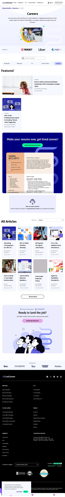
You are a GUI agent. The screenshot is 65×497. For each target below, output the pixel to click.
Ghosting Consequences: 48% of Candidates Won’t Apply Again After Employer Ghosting (8, 245)
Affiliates (4, 446)
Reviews (35, 415)
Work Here (4, 455)
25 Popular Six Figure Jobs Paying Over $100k (39, 245)
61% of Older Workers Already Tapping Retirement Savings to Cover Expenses (24, 245)
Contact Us (5, 437)
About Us (35, 412)
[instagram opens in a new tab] (61, 377)
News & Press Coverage (39, 418)
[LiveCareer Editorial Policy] (40, 266)
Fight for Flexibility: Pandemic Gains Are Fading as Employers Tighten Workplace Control (55, 278)
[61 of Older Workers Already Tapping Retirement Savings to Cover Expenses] (25, 233)
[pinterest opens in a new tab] (57, 377)
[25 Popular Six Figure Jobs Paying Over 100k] (40, 233)
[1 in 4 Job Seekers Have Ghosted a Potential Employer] (56, 233)
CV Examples (36, 389)
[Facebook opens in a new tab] (47, 377)
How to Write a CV (37, 398)
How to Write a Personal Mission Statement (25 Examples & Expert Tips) (47, 84)
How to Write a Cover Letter (8, 421)
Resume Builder (6, 8)
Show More (33, 297)
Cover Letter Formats (7, 424)
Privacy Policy (5, 449)
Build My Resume (32, 321)
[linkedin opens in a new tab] (54, 377)
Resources (15, 8)
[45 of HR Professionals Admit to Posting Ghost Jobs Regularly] (11, 104)
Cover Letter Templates (7, 415)
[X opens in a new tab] (50, 377)
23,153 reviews (51, 465)
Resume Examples (6, 392)
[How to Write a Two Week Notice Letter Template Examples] (9, 266)
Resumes (19, 63)
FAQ (3, 440)
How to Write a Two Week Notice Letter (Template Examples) (8, 278)
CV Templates (36, 392)
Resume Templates (7, 395)
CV (32, 63)
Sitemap (35, 424)
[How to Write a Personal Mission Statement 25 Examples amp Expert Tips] (17, 85)
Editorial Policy (36, 421)
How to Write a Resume (7, 398)
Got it (25, 491)
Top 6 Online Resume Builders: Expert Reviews (24, 278)
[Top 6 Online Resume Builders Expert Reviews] (25, 266)
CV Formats (36, 395)
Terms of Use (5, 452)
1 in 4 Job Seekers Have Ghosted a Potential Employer (56, 245)
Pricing (35, 427)
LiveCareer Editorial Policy (39, 278)
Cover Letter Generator (7, 412)
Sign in (51, 2)
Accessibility (5, 443)
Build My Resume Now (32, 145)
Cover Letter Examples (7, 418)
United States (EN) (22, 465)
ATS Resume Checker (7, 402)
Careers (58, 63)
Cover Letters (45, 63)
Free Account (58, 2)
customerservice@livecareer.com (41, 437)
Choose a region (7, 464)
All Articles (7, 63)
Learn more (19, 491)
